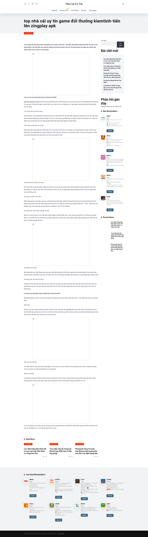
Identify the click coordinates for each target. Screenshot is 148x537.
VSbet (31, 504)
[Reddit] (36, 4)
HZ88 (108, 197)
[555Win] (52, 483)
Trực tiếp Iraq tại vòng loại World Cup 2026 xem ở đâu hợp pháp (61, 451)
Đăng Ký (110, 130)
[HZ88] (103, 200)
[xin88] (103, 507)
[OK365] (52, 507)
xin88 (108, 504)
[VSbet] (26, 507)
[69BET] (103, 119)
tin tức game (93, 10)
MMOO (109, 155)
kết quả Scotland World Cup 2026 (112, 81)
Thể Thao (83, 10)
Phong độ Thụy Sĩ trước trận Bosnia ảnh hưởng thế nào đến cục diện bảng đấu (86, 451)
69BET (109, 116)
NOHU (108, 136)
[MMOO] (103, 159)
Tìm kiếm (103, 40)
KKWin (109, 175)
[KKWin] (103, 178)
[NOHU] (103, 139)
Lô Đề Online (74, 10)
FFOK (82, 479)
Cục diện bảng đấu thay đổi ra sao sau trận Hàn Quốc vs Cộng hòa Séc (35, 451)
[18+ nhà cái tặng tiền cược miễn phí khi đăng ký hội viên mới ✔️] (74, 4)
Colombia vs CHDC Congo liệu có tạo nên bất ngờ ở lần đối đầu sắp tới (112, 87)
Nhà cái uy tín (64, 10)
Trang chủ (54, 10)
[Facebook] (25, 4)
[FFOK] (77, 483)
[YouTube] (32, 4)
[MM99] (26, 483)
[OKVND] (103, 483)
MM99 (31, 479)
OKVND (109, 479)
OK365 (57, 504)
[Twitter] (29, 4)
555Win (57, 479)
